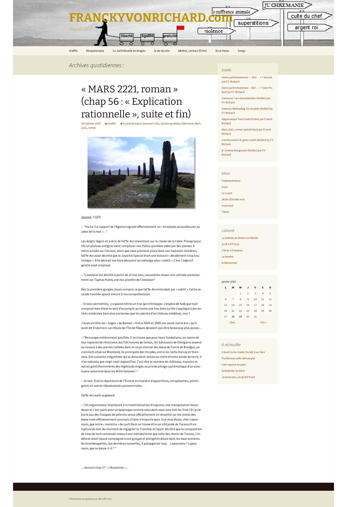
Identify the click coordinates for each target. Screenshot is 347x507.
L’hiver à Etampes (232, 250)
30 (247, 316)
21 (233, 311)
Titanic (226, 212)
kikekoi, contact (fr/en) (192, 51)
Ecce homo (222, 51)
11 (262, 299)
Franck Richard (132, 123)
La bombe (228, 256)
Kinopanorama (95, 51)
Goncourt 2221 (151, 123)
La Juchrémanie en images (129, 51)
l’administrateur (231, 180)
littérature (187, 123)
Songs (242, 51)
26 (270, 311)
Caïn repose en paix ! (234, 364)
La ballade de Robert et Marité (240, 238)
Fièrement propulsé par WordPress (90, 499)
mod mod (227, 205)
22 (240, 311)
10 (255, 299)
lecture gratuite (170, 123)
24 (255, 311)
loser (225, 187)
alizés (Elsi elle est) (233, 199)
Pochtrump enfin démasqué (238, 358)
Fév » (263, 322)
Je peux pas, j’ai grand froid (238, 377)
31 (255, 316)
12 (270, 299)
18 (262, 305)
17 (255, 305)
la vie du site (162, 51)
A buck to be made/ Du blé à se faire (243, 352)
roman (92, 127)
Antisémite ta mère (233, 371)
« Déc (232, 322)
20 (225, 311)
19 (270, 305)
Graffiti (73, 51)
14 (233, 305)
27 (225, 316)
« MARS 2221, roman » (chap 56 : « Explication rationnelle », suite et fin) (136, 101)
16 (247, 305)
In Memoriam (229, 263)
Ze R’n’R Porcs (230, 244)
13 (225, 305)
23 (247, 311)
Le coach (227, 193)
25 (262, 311)
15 (240, 305)
